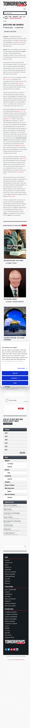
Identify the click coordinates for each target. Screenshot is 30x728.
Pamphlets (7, 482)
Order (9, 473)
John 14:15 (23, 158)
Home (6, 16)
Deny (15, 383)
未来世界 (7, 628)
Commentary (8, 476)
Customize (14, 378)
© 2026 (8, 656)
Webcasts (7, 581)
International (9, 609)
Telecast (7, 560)
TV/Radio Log (8, 562)
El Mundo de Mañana (11, 614)
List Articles (10, 464)
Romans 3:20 (18, 42)
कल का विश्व (7, 633)
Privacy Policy (22, 656)
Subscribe (10, 467)
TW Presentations (10, 576)
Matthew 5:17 (7, 119)
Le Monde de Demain (11, 612)
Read (10, 16)
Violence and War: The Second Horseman (14, 339)
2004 (21, 16)
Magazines (15, 16)
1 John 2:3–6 (11, 196)
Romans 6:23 (19, 83)
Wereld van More (10, 621)
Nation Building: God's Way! (13, 261)
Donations (8, 569)
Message (8, 386)
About (6, 565)
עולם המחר (7, 630)
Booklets (7, 470)
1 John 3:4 (9, 79)
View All (24, 225)
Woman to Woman (9, 485)
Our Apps (7, 579)
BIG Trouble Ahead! (10, 299)
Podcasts (7, 583)
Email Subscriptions (10, 589)
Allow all (15, 373)
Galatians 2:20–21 (20, 145)
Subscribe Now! (8, 424)
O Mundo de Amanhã (11, 623)
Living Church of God (19, 659)
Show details (21, 368)
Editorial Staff (19, 27)
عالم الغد (7, 626)
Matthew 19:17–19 (20, 111)
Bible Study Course (9, 488)
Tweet (4, 21)
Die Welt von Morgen (11, 616)
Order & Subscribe (10, 574)
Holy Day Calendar (10, 572)
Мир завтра (8, 635)
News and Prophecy (10, 494)
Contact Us (8, 567)
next (22, 452)
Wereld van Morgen (10, 619)
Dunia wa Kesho (9, 637)
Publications (9, 587)
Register (9, 491)
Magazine (7, 460)
